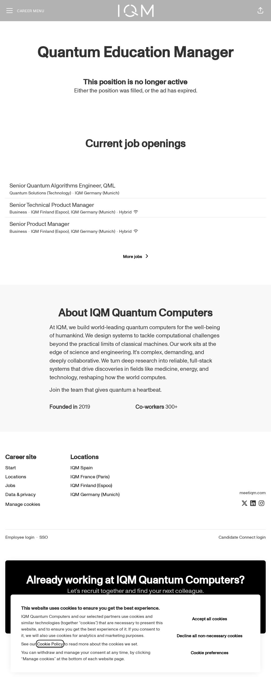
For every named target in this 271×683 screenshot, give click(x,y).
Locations (15, 476)
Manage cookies (22, 504)
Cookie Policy (50, 644)
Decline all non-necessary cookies (209, 636)
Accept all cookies (209, 619)
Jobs (10, 485)
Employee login (19, 537)
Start (10, 467)
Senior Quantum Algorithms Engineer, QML (62, 185)
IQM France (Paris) (90, 476)
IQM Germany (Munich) (95, 494)
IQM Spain (81, 467)
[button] (260, 10)
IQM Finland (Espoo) (91, 485)
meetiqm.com (253, 492)
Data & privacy (20, 494)
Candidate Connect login (242, 537)
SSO (43, 537)
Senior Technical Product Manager (52, 204)
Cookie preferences (209, 652)
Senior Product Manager (39, 223)
